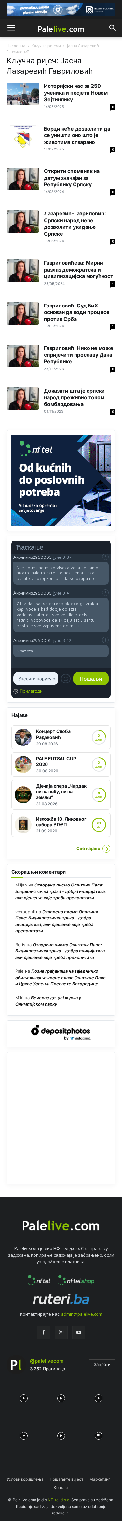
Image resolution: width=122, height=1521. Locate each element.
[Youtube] (78, 1332)
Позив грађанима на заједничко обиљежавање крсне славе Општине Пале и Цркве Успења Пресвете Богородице (60, 977)
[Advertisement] (61, 1118)
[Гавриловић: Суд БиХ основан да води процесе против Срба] (23, 313)
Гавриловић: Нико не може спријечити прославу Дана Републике (78, 355)
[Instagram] (61, 1332)
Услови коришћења (25, 1479)
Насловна (16, 46)
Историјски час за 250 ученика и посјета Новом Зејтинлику (76, 92)
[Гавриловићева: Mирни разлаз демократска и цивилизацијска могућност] (23, 270)
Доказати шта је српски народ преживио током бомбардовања (74, 397)
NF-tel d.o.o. (59, 1499)
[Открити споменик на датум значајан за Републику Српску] (23, 179)
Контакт (61, 1487)
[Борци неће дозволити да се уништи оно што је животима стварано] (23, 136)
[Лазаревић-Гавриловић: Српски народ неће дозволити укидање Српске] (23, 221)
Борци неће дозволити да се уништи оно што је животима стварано (77, 135)
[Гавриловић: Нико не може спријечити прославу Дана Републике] (23, 356)
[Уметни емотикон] (65, 678)
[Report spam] (105, 557)
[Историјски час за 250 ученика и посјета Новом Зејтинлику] (23, 94)
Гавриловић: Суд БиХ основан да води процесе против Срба (77, 312)
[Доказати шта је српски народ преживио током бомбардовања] (23, 398)
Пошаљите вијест (66, 1479)
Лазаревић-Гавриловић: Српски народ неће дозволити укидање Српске (75, 223)
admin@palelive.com (81, 1314)
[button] (11, 28)
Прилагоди (31, 691)
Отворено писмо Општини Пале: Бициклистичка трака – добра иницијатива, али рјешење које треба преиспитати (60, 891)
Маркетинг (99, 1479)
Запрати (102, 1364)
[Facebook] (43, 1332)
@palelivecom (46, 1361)
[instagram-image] (24, 1397)
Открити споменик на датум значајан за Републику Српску (72, 178)
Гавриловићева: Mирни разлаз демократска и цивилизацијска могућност (78, 269)
